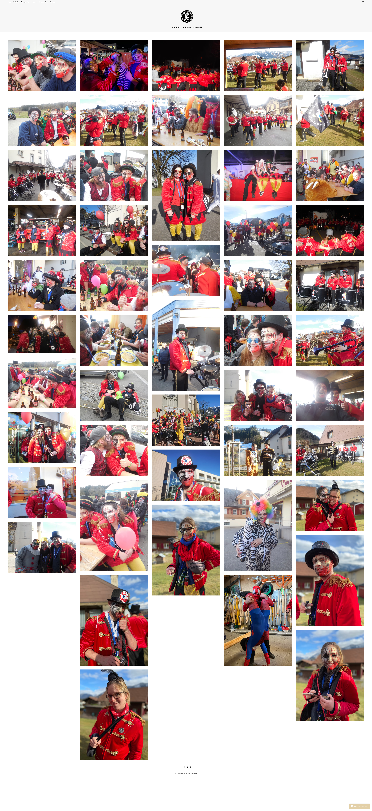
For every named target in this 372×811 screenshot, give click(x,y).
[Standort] (185, 767)
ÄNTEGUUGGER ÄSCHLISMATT (187, 27)
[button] (363, 1)
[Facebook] (187, 767)
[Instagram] (190, 767)
